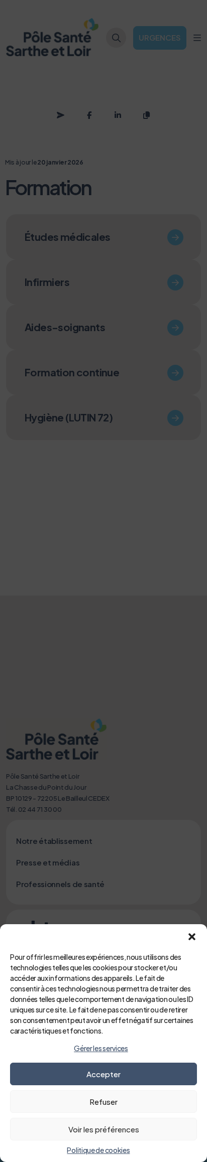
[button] (192, 937)
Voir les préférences (103, 1129)
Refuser (103, 1101)
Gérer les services (101, 1048)
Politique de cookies (98, 1149)
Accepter (103, 1074)
